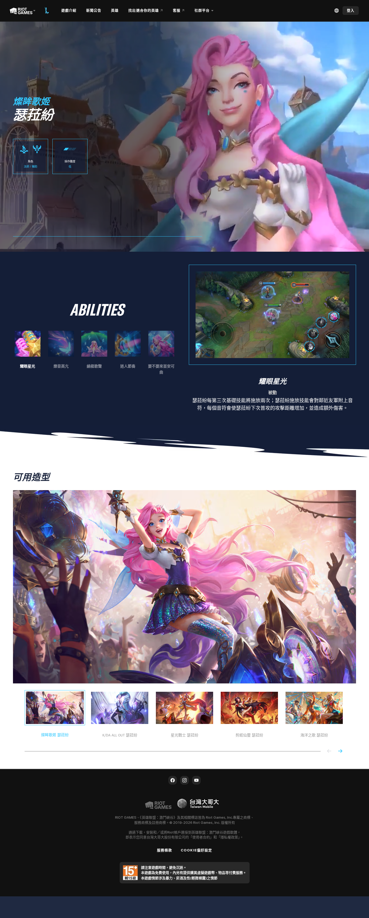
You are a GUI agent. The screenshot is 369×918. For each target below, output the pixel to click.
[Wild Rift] (46, 10)
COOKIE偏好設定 (196, 850)
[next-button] (340, 751)
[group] (94, 353)
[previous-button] (329, 751)
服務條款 (164, 850)
